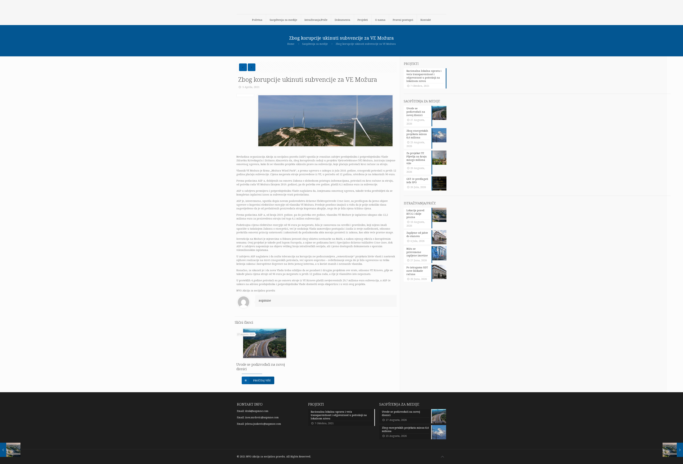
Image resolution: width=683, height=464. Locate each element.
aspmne (265, 300)
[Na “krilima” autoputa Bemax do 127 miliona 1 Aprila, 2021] (10, 450)
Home (290, 43)
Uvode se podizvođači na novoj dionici (260, 366)
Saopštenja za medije (315, 43)
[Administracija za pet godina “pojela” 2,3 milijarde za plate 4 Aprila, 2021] (673, 450)
